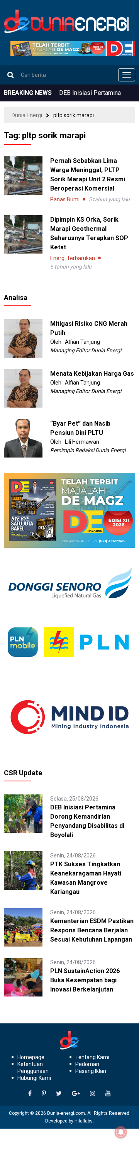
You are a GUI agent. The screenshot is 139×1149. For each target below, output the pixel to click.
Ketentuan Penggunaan (33, 1067)
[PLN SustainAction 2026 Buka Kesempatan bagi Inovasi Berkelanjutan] (23, 977)
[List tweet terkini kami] (58, 1093)
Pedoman (87, 1064)
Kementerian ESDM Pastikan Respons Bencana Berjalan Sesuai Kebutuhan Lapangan (92, 930)
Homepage (30, 1057)
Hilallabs (84, 1121)
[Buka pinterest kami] (44, 1093)
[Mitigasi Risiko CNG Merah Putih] (23, 338)
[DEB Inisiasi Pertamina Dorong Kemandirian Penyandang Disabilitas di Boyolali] (23, 813)
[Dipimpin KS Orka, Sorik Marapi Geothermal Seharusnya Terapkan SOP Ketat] (23, 234)
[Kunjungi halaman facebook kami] (29, 1093)
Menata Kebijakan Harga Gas (92, 373)
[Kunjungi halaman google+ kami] (76, 1093)
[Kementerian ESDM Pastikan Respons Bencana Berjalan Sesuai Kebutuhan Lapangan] (23, 927)
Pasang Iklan (90, 1071)
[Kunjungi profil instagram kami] (92, 1093)
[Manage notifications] (121, 1132)
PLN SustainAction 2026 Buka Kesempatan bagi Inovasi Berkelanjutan (85, 980)
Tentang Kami (92, 1057)
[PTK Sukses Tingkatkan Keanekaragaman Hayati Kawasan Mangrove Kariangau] (23, 870)
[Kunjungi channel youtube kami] (108, 1093)
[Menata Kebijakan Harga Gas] (23, 388)
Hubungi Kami (34, 1078)
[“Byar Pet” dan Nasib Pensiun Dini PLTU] (23, 437)
